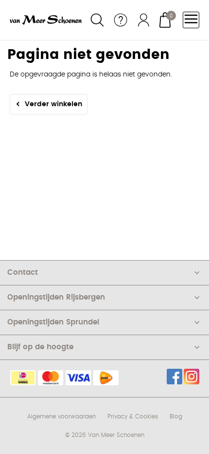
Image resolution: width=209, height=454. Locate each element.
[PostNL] (106, 378)
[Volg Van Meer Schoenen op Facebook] (174, 376)
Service (120, 20)
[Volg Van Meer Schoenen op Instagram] (191, 376)
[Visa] (78, 378)
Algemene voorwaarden (61, 416)
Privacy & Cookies (132, 416)
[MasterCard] (50, 378)
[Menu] (191, 20)
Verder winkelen (53, 104)
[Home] (46, 20)
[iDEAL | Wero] (23, 378)
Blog (176, 416)
